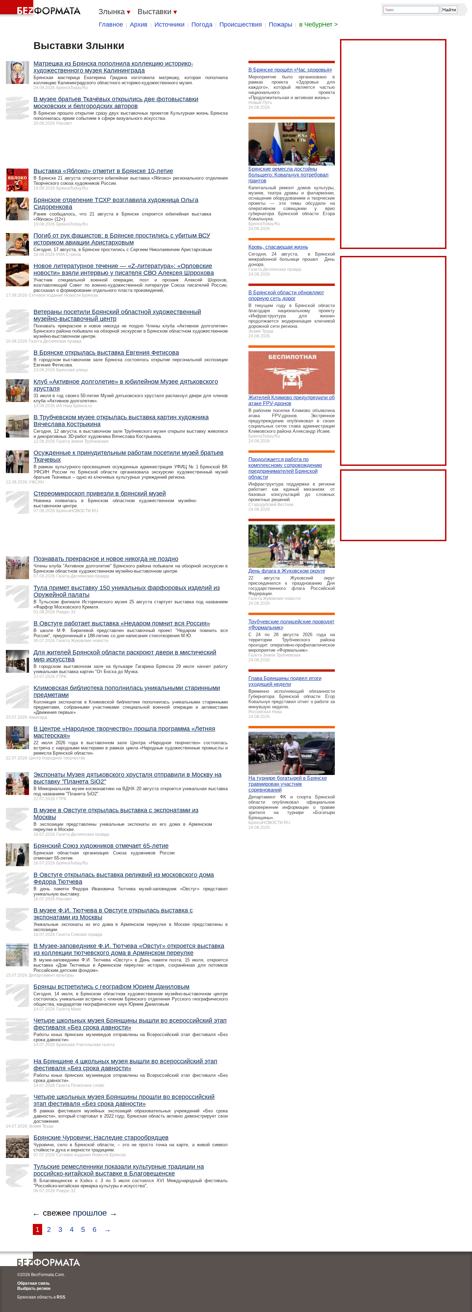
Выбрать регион (33, 1288)
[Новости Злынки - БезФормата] (41, 8)
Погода (202, 24)
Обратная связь (33, 1283)
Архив (139, 24)
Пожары (280, 24)
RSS (61, 1297)
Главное (111, 24)
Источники (169, 24)
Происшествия (240, 24)
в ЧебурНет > (318, 24)
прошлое (90, 1212)
